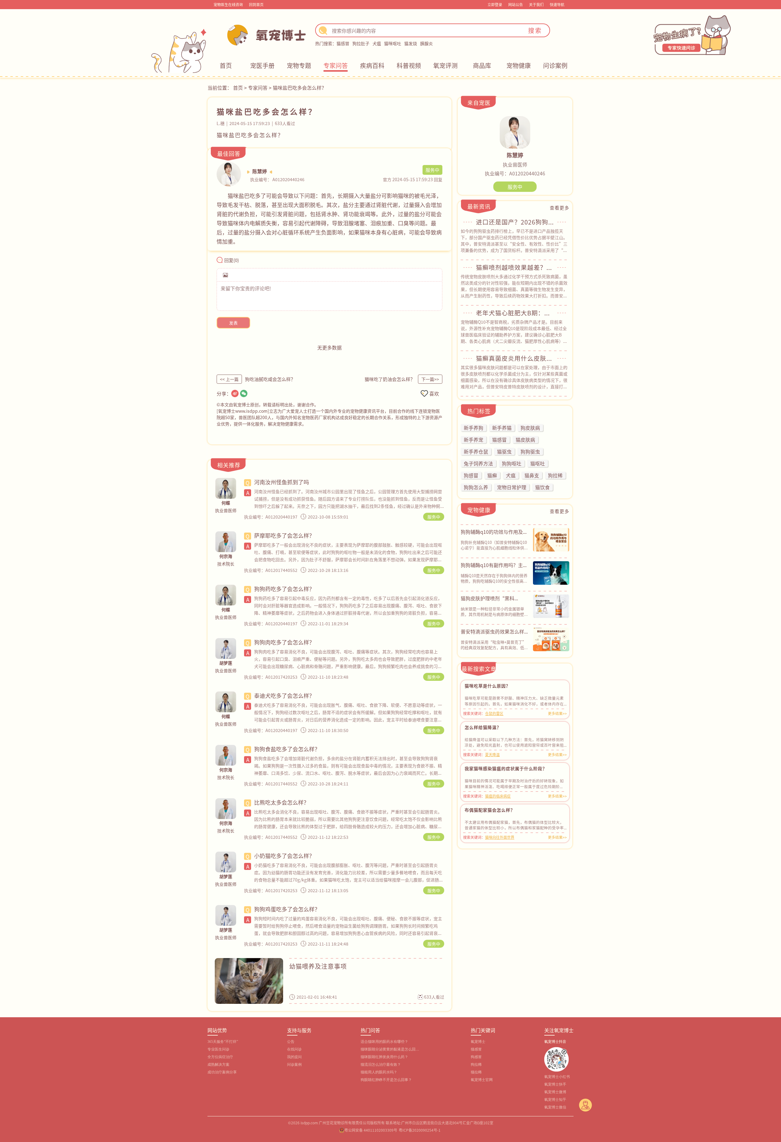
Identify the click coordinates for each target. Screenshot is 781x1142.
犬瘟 (377, 43)
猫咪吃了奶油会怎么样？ (390, 379)
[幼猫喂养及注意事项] (249, 981)
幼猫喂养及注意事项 (318, 966)
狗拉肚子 (360, 43)
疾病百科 (372, 65)
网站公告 (515, 4)
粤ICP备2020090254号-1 (420, 1130)
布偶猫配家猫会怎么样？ (490, 810)
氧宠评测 (445, 65)
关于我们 (536, 4)
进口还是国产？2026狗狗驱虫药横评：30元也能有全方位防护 (515, 222)
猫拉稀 (476, 1072)
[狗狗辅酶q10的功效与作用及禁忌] (551, 539)
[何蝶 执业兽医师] (225, 488)
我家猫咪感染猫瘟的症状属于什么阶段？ (506, 768)
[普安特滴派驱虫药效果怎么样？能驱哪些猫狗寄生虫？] (551, 639)
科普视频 (409, 65)
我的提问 (294, 1057)
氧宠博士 (478, 1042)
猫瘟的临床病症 (498, 796)
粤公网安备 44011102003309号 (370, 1130)
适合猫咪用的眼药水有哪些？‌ (384, 1042)
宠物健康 (518, 65)
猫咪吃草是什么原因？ (487, 686)
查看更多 (559, 207)
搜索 (535, 30)
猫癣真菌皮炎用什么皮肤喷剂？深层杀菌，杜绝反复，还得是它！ (515, 358)
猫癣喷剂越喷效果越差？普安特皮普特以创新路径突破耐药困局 (515, 267)
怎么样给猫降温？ (483, 727)
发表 (233, 323)
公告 (290, 1042)
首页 (226, 65)
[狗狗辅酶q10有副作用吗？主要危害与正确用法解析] (551, 572)
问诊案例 (555, 65)
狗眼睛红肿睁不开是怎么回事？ (386, 1080)
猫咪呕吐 (392, 43)
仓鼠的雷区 (494, 713)
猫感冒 (343, 43)
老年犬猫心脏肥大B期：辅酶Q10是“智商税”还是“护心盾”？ (515, 313)
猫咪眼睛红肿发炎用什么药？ (384, 1057)
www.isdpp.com (251, 411)
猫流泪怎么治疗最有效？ (381, 1064)
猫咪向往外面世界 (499, 837)
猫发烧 (410, 43)
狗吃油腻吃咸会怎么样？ (270, 379)
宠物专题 (299, 65)
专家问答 (335, 65)
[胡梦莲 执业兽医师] (225, 648)
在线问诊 (294, 1049)
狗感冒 (476, 1057)
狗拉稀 (476, 1064)
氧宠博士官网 (482, 1080)
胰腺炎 (426, 43)
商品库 (482, 65)
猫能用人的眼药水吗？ (379, 1072)
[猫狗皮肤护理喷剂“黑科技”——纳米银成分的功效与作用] (551, 606)
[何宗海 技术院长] (225, 541)
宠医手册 (262, 65)
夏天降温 (492, 754)
